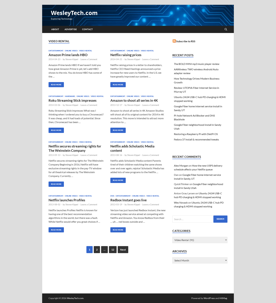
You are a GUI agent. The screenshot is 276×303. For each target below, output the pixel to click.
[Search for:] (199, 219)
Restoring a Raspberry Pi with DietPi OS (196, 133)
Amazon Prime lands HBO (68, 55)
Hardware (70, 96)
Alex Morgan (181, 165)
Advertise (71, 29)
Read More (55, 84)
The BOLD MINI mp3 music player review (196, 63)
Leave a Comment (88, 59)
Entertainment (56, 51)
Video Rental (85, 51)
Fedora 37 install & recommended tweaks (196, 139)
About (55, 29)
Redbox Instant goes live (128, 200)
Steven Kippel (71, 59)
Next (123, 249)
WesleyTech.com (74, 13)
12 (112, 249)
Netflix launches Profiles (67, 200)
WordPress (209, 298)
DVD (112, 196)
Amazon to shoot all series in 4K (134, 100)
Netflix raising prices (125, 55)
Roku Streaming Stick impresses (72, 100)
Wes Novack (181, 202)
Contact (87, 29)
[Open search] (225, 29)
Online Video (71, 51)
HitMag (223, 298)
